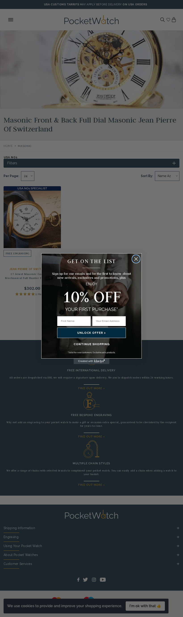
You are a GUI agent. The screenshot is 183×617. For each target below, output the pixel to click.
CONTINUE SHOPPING (92, 344)
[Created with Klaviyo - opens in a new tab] (91, 361)
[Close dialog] (136, 259)
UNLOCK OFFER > (91, 332)
